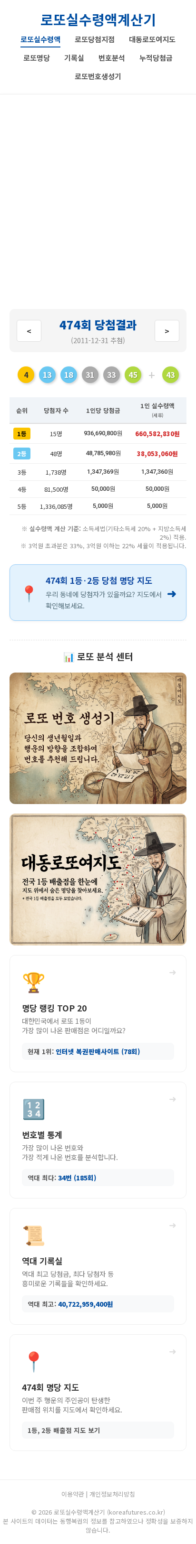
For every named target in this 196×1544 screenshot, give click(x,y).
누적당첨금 (156, 57)
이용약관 (72, 1493)
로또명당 (36, 57)
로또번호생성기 (98, 76)
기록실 (74, 57)
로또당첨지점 (95, 39)
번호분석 (111, 57)
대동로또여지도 (152, 39)
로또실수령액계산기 (98, 19)
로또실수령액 (40, 39)
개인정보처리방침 (112, 1493)
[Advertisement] (98, 206)
